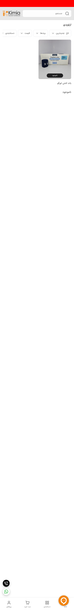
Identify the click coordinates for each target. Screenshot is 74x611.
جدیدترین (60, 33)
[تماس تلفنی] (6, 583)
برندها (43, 33)
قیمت (27, 33)
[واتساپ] (6, 591)
